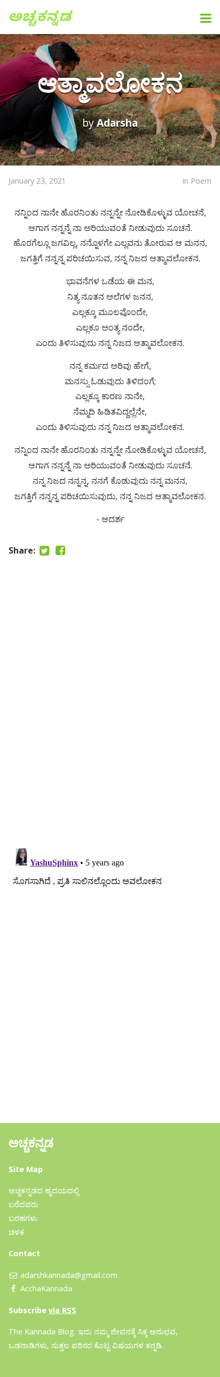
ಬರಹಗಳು (23, 1218)
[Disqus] (110, 700)
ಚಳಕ (16, 1232)
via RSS (62, 1310)
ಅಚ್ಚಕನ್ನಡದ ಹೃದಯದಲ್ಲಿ (44, 1190)
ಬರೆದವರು (23, 1204)
